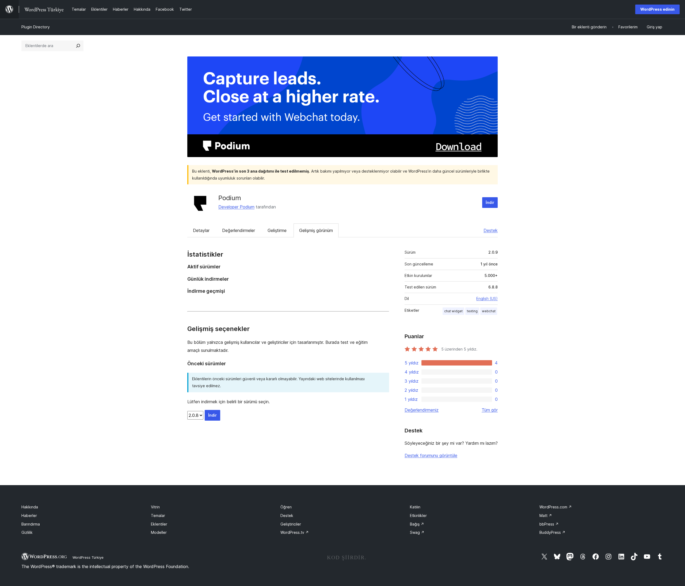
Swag (417, 532)
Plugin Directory (35, 27)
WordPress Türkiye (88, 557)
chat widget (453, 311)
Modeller (159, 532)
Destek (491, 230)
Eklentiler (159, 524)
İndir (490, 202)
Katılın (415, 507)
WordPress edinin (657, 9)
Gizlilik (27, 532)
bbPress (549, 524)
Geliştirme (277, 230)
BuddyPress (552, 532)
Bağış (417, 524)
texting (472, 311)
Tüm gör (490, 410)
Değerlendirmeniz (422, 410)
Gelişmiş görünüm (316, 230)
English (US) (487, 298)
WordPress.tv (294, 532)
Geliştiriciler (290, 524)
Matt (545, 515)
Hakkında (29, 507)
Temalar (158, 515)
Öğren (286, 507)
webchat (489, 311)
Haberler (29, 515)
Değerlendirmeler (238, 230)
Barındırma (30, 524)
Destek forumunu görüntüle (431, 455)
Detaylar (201, 230)
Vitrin (155, 507)
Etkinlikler (418, 515)
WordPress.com (555, 507)
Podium (229, 198)
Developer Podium (236, 207)
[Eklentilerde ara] (78, 45)
